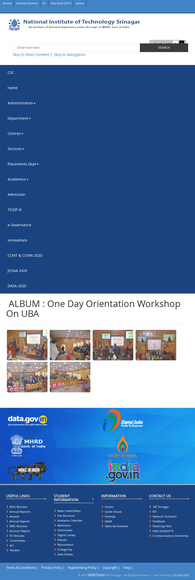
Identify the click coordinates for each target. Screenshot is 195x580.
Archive (7, 3)
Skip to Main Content (31, 54)
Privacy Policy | (52, 567)
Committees (17, 540)
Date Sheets (65, 554)
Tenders (14, 550)
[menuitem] (25, 72)
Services (15, 148)
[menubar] (25, 179)
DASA (108, 521)
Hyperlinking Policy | (83, 567)
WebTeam (96, 574)
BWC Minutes (18, 526)
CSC (11, 72)
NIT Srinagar (160, 507)
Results (62, 540)
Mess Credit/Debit (69, 511)
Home (13, 87)
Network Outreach (164, 516)
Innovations (17, 240)
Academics (17, 179)
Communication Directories (170, 536)
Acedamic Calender (69, 520)
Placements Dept (22, 164)
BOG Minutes (18, 507)
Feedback (158, 521)
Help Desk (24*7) (61, 3)
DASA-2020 (17, 285)
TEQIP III (15, 209)
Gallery (79, 3)
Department (18, 118)
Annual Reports (19, 511)
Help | (128, 567)
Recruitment (65, 544)
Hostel (108, 507)
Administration (20, 103)
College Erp (64, 549)
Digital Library (66, 535)
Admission (16, 194)
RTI (44, 3)
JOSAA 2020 (17, 270)
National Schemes (27, 3)
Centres (14, 133)
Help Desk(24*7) (162, 531)
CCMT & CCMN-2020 (25, 255)
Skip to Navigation (70, 54)
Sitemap (110, 516)
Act (11, 545)
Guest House (113, 511)
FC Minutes (16, 536)
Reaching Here (161, 526)
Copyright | (111, 567)
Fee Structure (66, 516)
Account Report (19, 531)
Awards (14, 516)
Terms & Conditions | (22, 567)
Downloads (64, 530)
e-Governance (19, 224)
